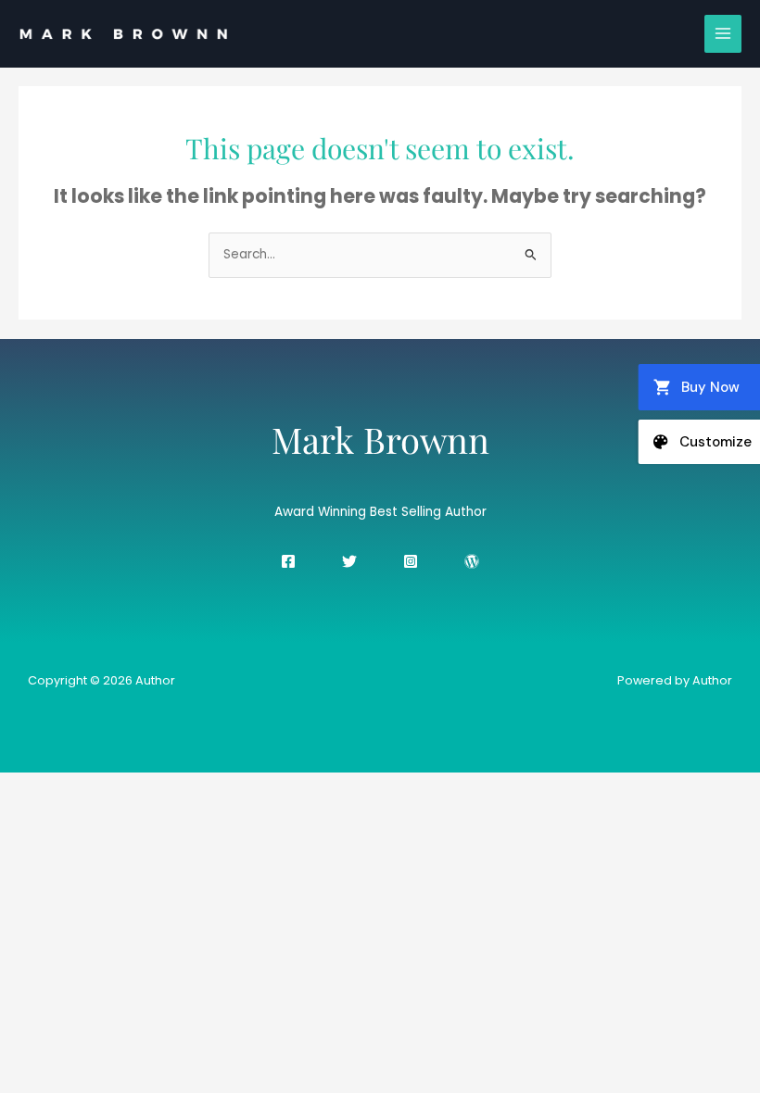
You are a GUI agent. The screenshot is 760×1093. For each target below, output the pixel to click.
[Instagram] (410, 561)
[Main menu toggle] (723, 34)
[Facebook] (288, 561)
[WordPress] (471, 561)
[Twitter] (349, 561)
